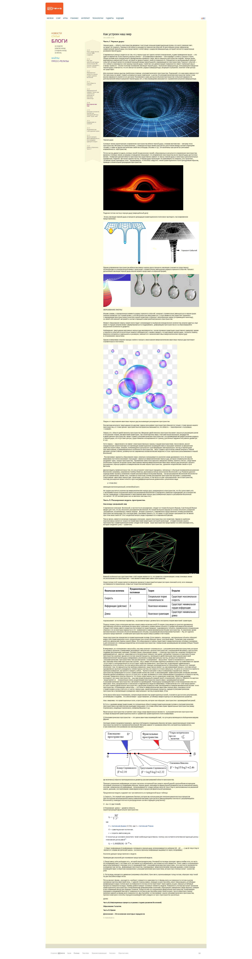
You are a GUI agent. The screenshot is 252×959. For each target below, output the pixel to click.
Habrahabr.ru (109, 918)
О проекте (54, 953)
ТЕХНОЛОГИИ (97, 18)
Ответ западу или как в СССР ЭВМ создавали (93, 53)
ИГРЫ (65, 18)
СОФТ (58, 18)
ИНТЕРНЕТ (85, 18)
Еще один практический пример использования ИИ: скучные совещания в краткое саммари (93, 64)
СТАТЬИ (55, 36)
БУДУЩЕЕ (120, 18)
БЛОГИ (59, 41)
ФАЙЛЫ (55, 58)
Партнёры (85, 953)
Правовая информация (99, 953)
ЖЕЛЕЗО (50, 18)
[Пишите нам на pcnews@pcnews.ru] (199, 953)
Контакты (112, 953)
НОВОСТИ (56, 33)
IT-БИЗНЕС (74, 18)
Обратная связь (123, 953)
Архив (69, 953)
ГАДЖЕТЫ (110, 18)
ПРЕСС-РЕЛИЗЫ (60, 61)
